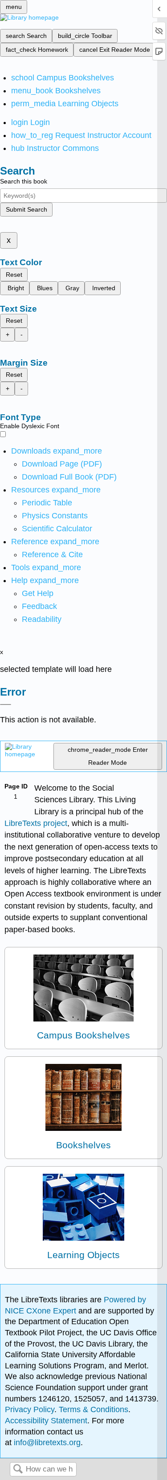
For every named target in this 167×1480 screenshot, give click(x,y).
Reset (14, 274)
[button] (39, 606)
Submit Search (26, 209)
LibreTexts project (35, 823)
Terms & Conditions (93, 1409)
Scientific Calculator (57, 528)
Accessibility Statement (46, 1420)
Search (18, 1469)
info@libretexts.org (46, 1442)
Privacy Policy (29, 1409)
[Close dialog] (5, 704)
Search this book (23, 181)
